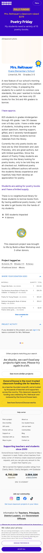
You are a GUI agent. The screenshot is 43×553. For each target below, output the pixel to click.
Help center (21, 412)
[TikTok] (32, 498)
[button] (21, 543)
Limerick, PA (7, 264)
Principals (34, 513)
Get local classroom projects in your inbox (21, 504)
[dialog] (21, 539)
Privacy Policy (27, 538)
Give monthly (7, 423)
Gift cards (6, 426)
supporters (12, 475)
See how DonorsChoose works (21, 402)
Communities (26, 430)
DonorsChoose (7, 3)
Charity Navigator (21, 469)
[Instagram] (11, 498)
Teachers (23, 513)
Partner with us (8, 430)
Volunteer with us (8, 437)
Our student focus (28, 423)
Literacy (30, 264)
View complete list (21, 314)
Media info (25, 437)
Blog (23, 433)
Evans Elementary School (21, 71)
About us (25, 419)
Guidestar (36, 469)
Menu (37, 3)
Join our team (26, 426)
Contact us (25, 440)
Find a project (7, 419)
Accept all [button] (21, 549)
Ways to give (7, 440)
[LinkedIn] (18, 498)
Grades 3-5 (19, 264)
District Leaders (12, 515)
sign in (35, 330)
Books (22, 267)
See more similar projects (21, 374)
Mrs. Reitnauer (21, 67)
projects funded (31, 475)
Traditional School (10, 267)
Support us (6, 433)
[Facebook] (25, 498)
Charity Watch (7, 469)
